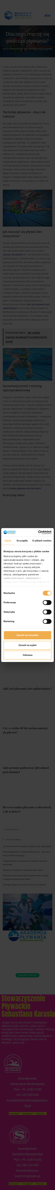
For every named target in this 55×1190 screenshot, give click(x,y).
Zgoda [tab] (7, 540)
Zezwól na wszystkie (27, 635)
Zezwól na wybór (27, 645)
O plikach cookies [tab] (41, 540)
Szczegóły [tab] (22, 540)
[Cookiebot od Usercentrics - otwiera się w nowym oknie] (38, 532)
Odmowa (27, 655)
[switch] (47, 602)
